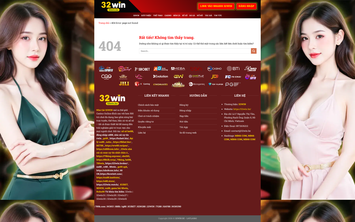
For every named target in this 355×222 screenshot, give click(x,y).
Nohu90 (100, 191)
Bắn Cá (176, 15)
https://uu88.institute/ (108, 177)
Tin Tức (218, 15)
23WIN (150, 206)
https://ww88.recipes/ (116, 145)
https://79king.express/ (108, 156)
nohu (108, 141)
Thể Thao (158, 15)
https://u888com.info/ (107, 148)
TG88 (159, 206)
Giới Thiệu (146, 15)
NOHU (110, 206)
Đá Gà (192, 15)
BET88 (99, 145)
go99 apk (122, 166)
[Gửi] (254, 51)
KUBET (132, 206)
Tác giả (208, 15)
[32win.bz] (115, 6)
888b (117, 206)
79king (120, 159)
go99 (105, 138)
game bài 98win (119, 188)
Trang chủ (103, 22)
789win (100, 163)
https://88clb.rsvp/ (106, 159)
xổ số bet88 (127, 131)
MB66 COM (241, 135)
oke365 (125, 156)
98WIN (100, 188)
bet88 (128, 159)
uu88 (107, 188)
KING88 (141, 206)
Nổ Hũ (200, 15)
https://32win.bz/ (242, 109)
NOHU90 (176, 206)
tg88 (124, 206)
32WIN (136, 15)
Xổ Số (184, 15)
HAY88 (166, 206)
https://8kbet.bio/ (122, 141)
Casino (168, 15)
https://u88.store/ (105, 181)
